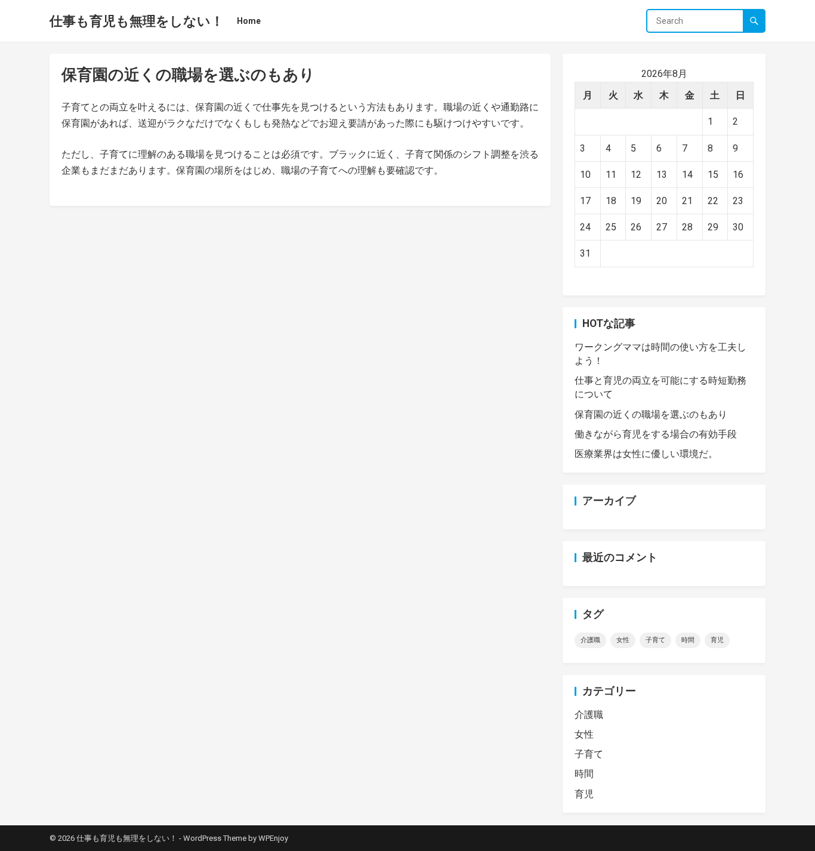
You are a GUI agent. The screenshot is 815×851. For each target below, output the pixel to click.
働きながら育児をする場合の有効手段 (656, 434)
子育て (655, 640)
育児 (717, 640)
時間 (687, 640)
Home (249, 21)
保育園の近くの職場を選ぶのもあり (651, 414)
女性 (622, 640)
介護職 (590, 640)
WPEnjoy (273, 838)
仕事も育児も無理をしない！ (137, 21)
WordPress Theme (214, 838)
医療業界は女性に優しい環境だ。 (646, 454)
